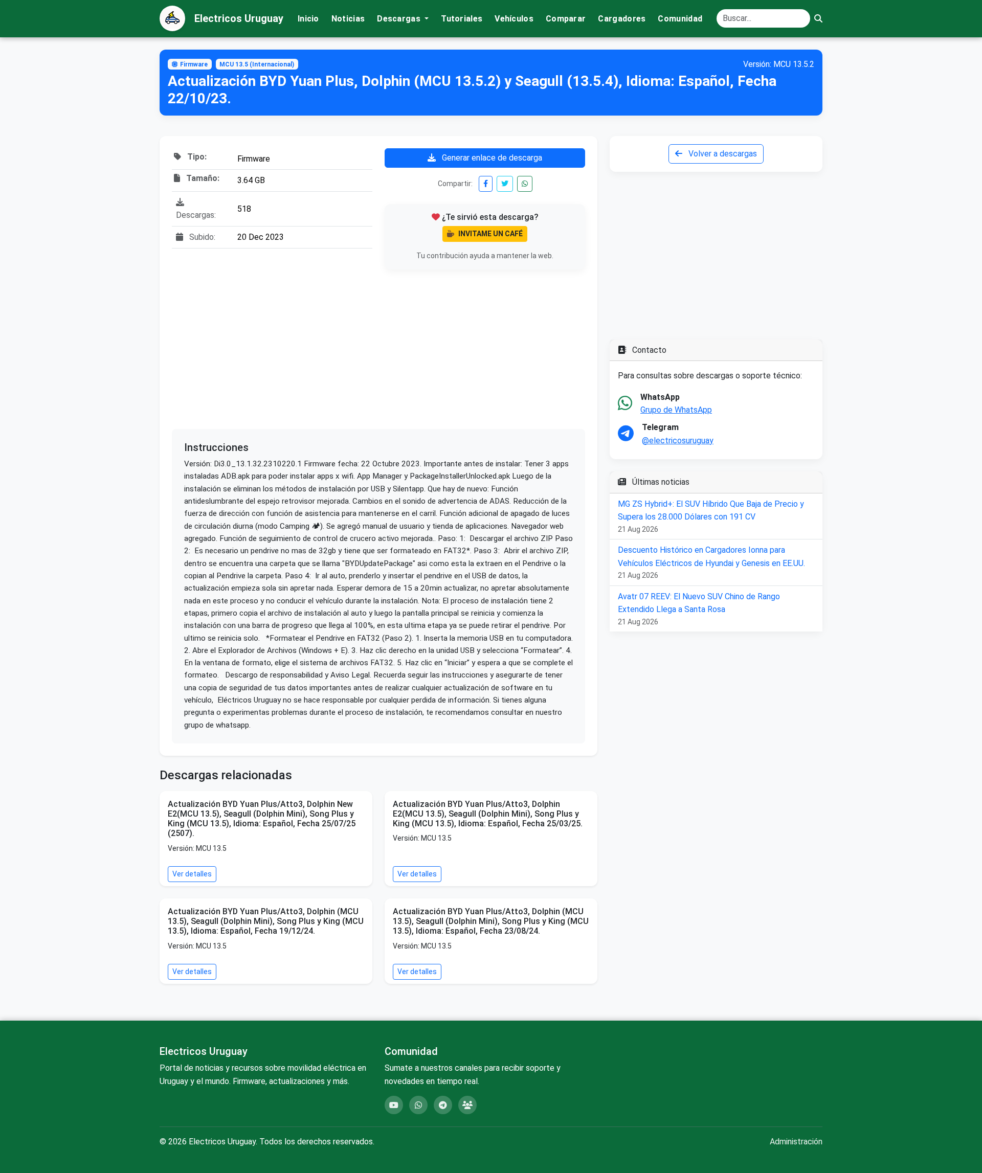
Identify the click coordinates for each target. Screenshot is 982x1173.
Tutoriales (461, 19)
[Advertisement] (378, 349)
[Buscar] (818, 18)
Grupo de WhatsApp (676, 410)
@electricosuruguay (677, 440)
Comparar (566, 19)
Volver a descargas (721, 154)
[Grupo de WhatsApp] (418, 1105)
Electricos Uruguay (238, 18)
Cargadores (621, 19)
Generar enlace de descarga (491, 158)
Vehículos (514, 19)
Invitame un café (490, 234)
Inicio (308, 19)
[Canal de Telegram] (443, 1105)
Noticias (348, 19)
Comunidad (680, 19)
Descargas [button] (399, 19)
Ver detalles (192, 874)
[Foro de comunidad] (467, 1105)
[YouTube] (394, 1105)
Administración (796, 1141)
